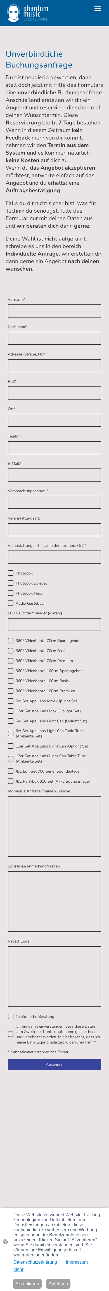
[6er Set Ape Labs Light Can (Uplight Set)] (10, 721)
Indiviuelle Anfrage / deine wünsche (39, 791)
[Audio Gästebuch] (10, 603)
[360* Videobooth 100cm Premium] (10, 691)
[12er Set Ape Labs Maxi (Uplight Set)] (10, 711)
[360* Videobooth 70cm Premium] (10, 660)
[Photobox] (10, 573)
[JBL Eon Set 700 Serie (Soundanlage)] (10, 771)
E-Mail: (15, 463)
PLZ (12, 381)
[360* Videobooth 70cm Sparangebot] (10, 640)
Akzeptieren (27, 1283)
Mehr (18, 1269)
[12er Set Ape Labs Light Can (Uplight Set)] (10, 746)
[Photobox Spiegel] (10, 583)
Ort (11, 409)
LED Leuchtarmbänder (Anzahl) (35, 613)
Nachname (18, 327)
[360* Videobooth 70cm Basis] (10, 650)
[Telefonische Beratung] (10, 1016)
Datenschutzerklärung (35, 1262)
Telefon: (15, 436)
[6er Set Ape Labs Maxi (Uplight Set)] (10, 701)
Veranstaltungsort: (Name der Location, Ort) (47, 545)
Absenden (54, 1064)
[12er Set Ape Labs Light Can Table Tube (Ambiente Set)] (10, 758)
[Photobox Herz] (10, 593)
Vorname (16, 299)
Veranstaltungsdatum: (28, 491)
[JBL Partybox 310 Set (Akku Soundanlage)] (10, 781)
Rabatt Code (18, 941)
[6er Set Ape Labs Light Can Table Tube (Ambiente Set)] (10, 733)
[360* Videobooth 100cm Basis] (10, 681)
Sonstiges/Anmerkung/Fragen (34, 866)
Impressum (77, 1262)
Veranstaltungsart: (24, 518)
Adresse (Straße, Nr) (26, 354)
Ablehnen (58, 1283)
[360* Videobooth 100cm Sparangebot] (10, 671)
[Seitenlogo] (27, 13)
